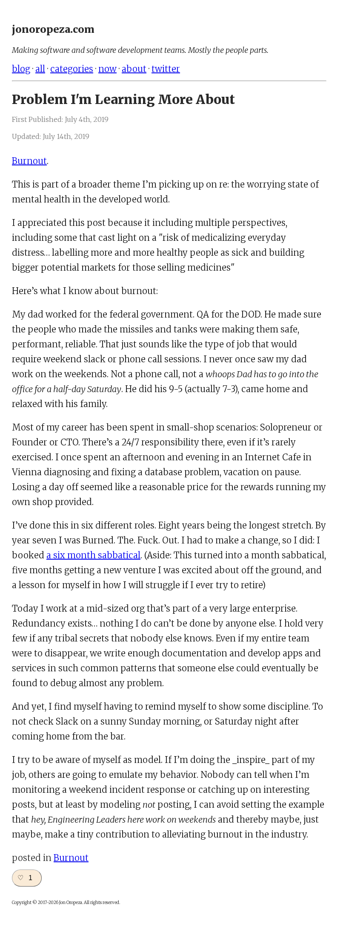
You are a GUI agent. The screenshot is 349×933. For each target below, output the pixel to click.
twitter (166, 69)
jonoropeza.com (53, 29)
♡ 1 (24, 877)
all (40, 69)
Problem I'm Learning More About (123, 99)
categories (71, 69)
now (107, 69)
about (134, 69)
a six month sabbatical (93, 555)
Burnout (29, 161)
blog (21, 69)
